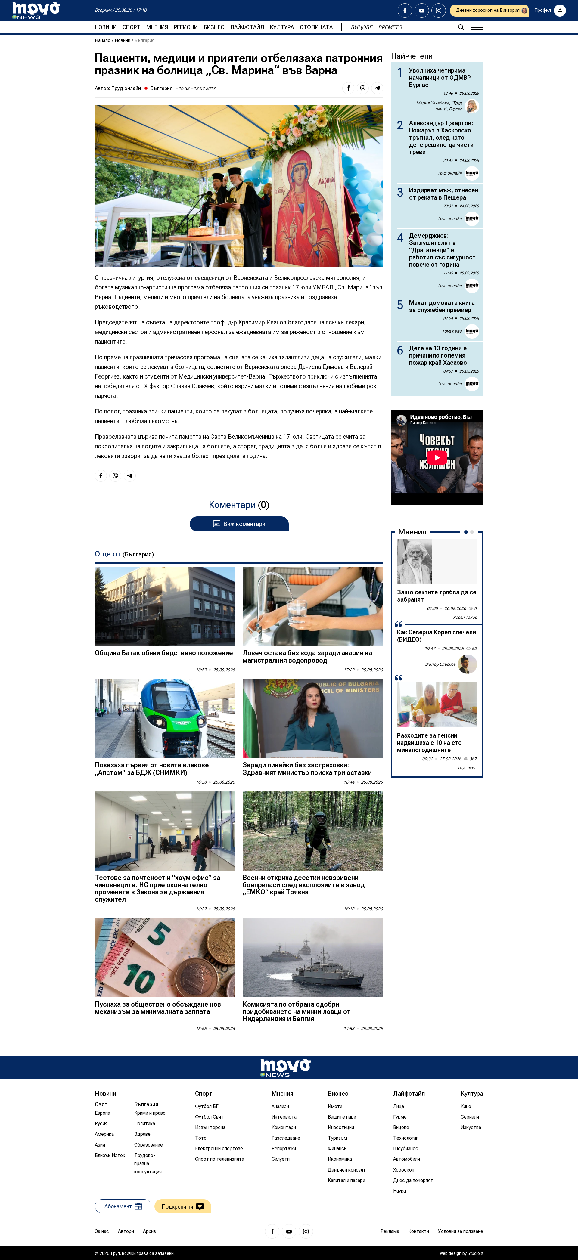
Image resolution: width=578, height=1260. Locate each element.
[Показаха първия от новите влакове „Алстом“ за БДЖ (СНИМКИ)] (165, 718)
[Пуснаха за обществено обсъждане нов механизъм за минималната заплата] (165, 957)
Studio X (475, 1253)
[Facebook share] (348, 88)
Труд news (452, 331)
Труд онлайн (126, 88)
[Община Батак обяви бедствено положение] (165, 606)
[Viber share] (363, 88)
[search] (461, 27)
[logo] (36, 10)
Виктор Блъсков (440, 663)
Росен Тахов (465, 617)
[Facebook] (405, 10)
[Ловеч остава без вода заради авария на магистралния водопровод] (313, 606)
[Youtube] (422, 10)
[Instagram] (438, 10)
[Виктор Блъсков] (467, 664)
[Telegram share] (377, 88)
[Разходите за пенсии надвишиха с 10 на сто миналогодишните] (437, 704)
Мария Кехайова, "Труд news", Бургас (439, 106)
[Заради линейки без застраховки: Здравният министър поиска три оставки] (313, 718)
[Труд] (285, 1068)
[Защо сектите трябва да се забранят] (437, 561)
